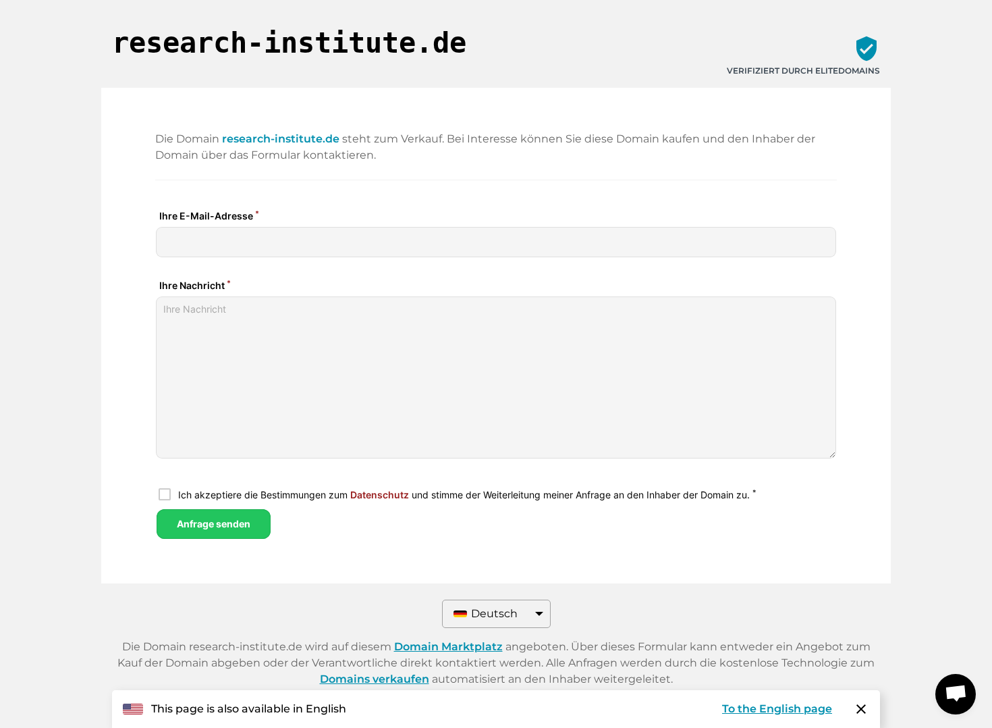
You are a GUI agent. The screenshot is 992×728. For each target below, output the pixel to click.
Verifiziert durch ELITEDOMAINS (803, 71)
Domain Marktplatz (448, 646)
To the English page (777, 708)
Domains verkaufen (374, 679)
